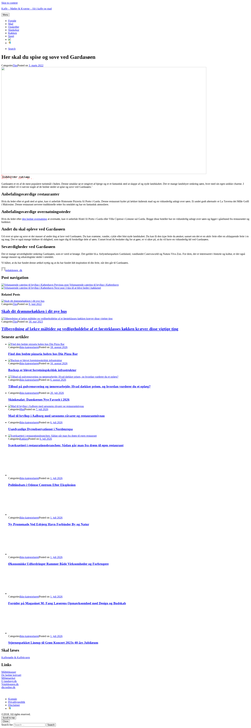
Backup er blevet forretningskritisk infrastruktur (42, 370)
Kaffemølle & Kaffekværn (15, 657)
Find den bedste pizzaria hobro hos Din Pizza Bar (43, 354)
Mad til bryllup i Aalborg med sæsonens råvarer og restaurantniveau (56, 416)
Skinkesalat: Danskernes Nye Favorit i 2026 (38, 399)
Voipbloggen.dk (10, 684)
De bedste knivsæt (11, 675)
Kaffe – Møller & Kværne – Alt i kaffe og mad (26, 8)
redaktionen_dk (13, 270)
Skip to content (9, 2)
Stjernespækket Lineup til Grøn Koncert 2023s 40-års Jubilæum (53, 642)
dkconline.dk (8, 687)
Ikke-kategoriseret (29, 347)
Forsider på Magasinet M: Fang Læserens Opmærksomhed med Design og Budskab (67, 603)
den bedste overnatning (34, 218)
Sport (11, 36)
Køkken (12, 33)
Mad (10, 23)
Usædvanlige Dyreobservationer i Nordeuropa (40, 429)
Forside (12, 20)
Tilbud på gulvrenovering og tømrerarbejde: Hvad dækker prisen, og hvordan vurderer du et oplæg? (79, 386)
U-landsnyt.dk (9, 681)
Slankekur (13, 29)
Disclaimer (14, 705)
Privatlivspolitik (16, 702)
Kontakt (12, 698)
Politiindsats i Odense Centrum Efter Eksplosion (42, 485)
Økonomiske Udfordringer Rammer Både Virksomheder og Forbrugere (58, 564)
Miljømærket (8, 678)
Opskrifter (13, 26)
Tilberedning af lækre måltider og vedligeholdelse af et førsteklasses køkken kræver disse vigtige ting (89, 329)
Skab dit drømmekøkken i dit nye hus (34, 311)
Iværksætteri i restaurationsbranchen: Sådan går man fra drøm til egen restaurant (65, 445)
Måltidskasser (8, 672)
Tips (15, 65)
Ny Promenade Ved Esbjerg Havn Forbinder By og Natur (48, 524)
